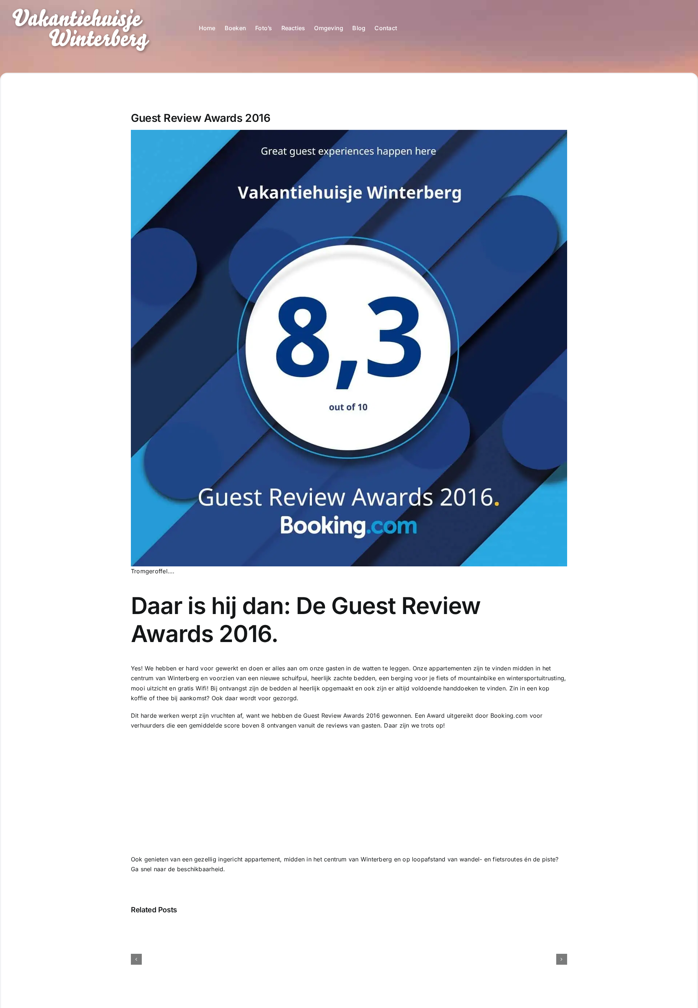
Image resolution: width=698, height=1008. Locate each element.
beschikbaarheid (200, 869)
